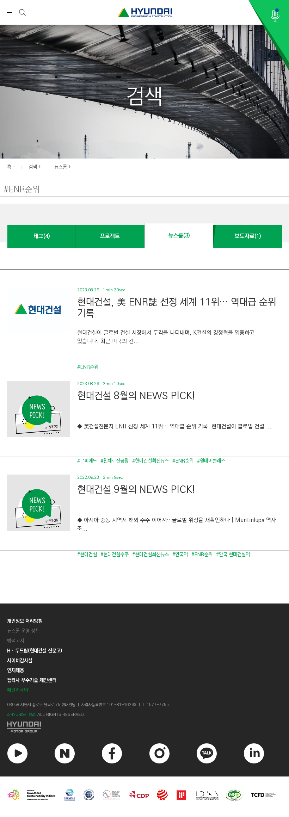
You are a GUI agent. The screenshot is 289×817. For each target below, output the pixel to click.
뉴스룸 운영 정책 (23, 631)
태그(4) (41, 236)
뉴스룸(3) (179, 235)
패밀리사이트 (19, 690)
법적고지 (15, 641)
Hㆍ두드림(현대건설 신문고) (34, 651)
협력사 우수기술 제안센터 (31, 680)
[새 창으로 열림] (144, 727)
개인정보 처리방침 (24, 621)
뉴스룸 (60, 167)
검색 (33, 167)
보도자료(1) (248, 236)
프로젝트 (110, 236)
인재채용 (15, 670)
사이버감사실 (19, 660)
